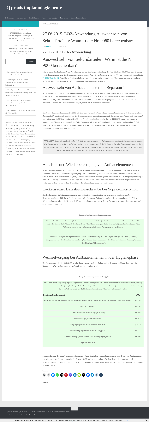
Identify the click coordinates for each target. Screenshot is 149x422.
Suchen (31, 62)
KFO (6, 140)
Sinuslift (22, 151)
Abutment (15, 122)
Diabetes (22, 134)
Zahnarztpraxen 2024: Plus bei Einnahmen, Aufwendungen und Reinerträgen (16, 82)
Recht (44, 18)
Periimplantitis (13, 148)
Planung (26, 148)
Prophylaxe (32, 148)
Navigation (8, 145)
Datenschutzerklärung (78, 18)
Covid (30, 131)
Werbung (19, 154)
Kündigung (25, 139)
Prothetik (9, 151)
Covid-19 (7, 134)
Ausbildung (9, 131)
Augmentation (23, 128)
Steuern (33, 151)
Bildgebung (23, 131)
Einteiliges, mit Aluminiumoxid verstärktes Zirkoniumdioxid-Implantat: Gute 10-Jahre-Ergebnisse (20, 92)
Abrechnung (21, 18)
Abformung (8, 122)
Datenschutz (15, 134)
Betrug (16, 131)
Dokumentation (30, 134)
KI (10, 140)
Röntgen (17, 151)
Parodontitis (19, 145)
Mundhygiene (23, 142)
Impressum (64, 18)
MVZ (30, 142)
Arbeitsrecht (13, 125)
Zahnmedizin (9, 18)
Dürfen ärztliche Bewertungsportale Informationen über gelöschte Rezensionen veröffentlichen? (20, 102)
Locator (15, 142)
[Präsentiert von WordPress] (15, 414)
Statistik (28, 151)
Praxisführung (34, 18)
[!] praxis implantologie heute (33, 7)
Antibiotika (28, 122)
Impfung (23, 137)
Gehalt (7, 137)
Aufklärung (10, 128)
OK (127, 420)
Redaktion (50, 46)
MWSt (33, 142)
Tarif (6, 154)
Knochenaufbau (16, 140)
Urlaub (12, 154)
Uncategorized (50, 24)
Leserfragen (53, 18)
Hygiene (17, 137)
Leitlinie (8, 142)
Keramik (31, 136)
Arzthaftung (28, 125)
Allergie (21, 122)
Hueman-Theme (33, 415)
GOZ (12, 137)
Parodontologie (27, 145)
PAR (13, 145)
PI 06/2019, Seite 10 (51, 78)
